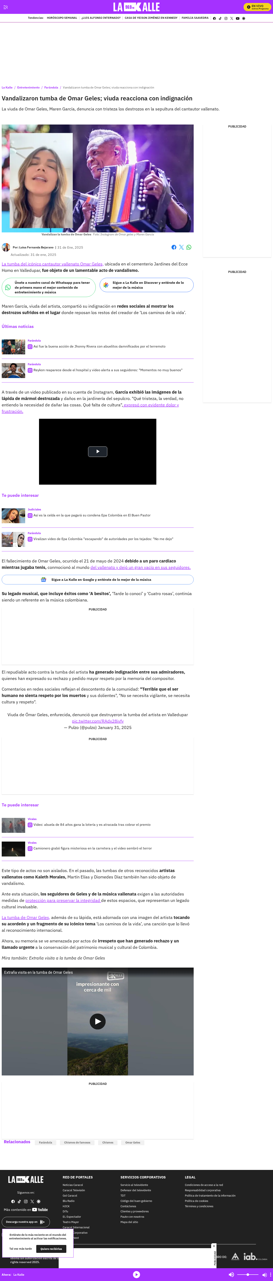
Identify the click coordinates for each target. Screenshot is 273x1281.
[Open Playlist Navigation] (270, 1274)
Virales (32, 819)
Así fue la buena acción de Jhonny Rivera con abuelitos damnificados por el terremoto (99, 346)
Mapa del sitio (129, 1222)
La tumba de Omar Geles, (26, 917)
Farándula (51, 87)
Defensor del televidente (136, 1190)
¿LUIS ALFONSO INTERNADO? (101, 18)
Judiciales (34, 509)
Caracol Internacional (76, 1227)
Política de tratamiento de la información (210, 1195)
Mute (231, 1274)
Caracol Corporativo (75, 1232)
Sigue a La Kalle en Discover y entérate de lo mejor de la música (148, 285)
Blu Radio (68, 1201)
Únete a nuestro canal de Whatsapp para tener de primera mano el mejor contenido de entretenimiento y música (52, 287)
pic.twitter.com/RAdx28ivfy (98, 721)
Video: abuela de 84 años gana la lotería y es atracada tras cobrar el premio (92, 824)
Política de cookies (196, 1201)
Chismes (107, 1142)
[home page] (136, 7)
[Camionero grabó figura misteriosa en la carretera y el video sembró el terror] (13, 849)
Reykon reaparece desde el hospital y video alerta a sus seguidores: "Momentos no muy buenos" (108, 370)
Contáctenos (128, 1206)
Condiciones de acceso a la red (204, 1185)
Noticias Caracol (73, 1185)
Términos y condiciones (199, 1206)
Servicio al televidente (134, 1185)
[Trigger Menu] (5, 7)
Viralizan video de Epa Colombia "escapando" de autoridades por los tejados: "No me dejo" (103, 539)
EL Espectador (72, 1217)
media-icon (136, 1275)
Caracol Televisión (74, 1190)
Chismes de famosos (77, 1142)
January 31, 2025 (115, 727)
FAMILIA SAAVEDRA (195, 18)
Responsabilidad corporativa (203, 1190)
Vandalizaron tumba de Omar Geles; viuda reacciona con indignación (108, 87)
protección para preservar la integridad (63, 900)
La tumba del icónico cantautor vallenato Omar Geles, (53, 264)
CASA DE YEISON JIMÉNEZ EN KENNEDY (151, 18)
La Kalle (7, 87)
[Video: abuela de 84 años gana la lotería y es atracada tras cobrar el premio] (13, 825)
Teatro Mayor (71, 1222)
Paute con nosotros (132, 1217)
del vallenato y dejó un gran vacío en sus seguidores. (140, 567)
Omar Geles (132, 1142)
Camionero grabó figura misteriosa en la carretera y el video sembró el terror (92, 848)
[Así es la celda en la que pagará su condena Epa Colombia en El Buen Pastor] (13, 515)
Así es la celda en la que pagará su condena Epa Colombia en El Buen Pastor (92, 515)
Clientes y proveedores (135, 1211)
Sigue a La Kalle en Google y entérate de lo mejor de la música (101, 579)
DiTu (65, 1211)
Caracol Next (71, 1238)
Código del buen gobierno (136, 1201)
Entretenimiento (28, 87)
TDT (123, 1195)
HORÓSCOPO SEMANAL (62, 18)
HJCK (66, 1206)
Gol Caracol (70, 1195)
